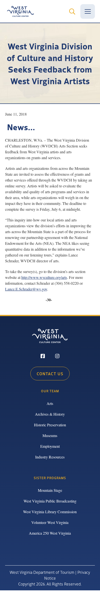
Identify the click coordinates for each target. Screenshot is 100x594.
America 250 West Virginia (50, 533)
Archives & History (50, 414)
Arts (50, 403)
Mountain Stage (50, 490)
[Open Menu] (87, 11)
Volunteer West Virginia (49, 522)
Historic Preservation (50, 424)
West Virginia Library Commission (50, 511)
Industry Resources (50, 456)
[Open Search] (72, 11)
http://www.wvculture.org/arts (44, 277)
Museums (49, 435)
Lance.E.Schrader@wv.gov (26, 289)
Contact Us (50, 373)
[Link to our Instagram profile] (57, 356)
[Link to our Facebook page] (42, 356)
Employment (50, 446)
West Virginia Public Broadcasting (50, 500)
